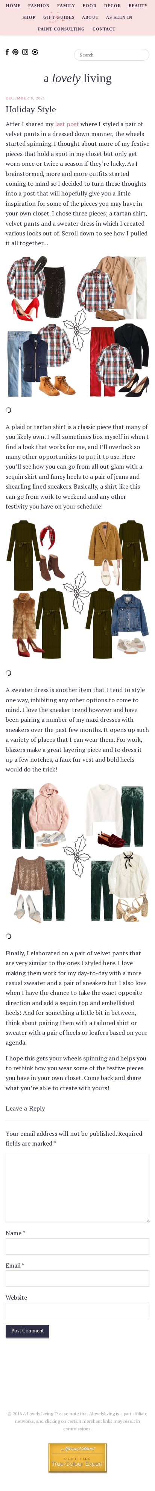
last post (67, 124)
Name (15, 1233)
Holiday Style (31, 109)
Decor (112, 5)
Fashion (39, 5)
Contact (104, 29)
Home (13, 5)
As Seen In (119, 17)
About (90, 17)
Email (15, 1265)
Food (90, 5)
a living (78, 78)
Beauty (138, 5)
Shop (29, 17)
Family (66, 5)
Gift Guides (58, 17)
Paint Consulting (61, 29)
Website (16, 1297)
